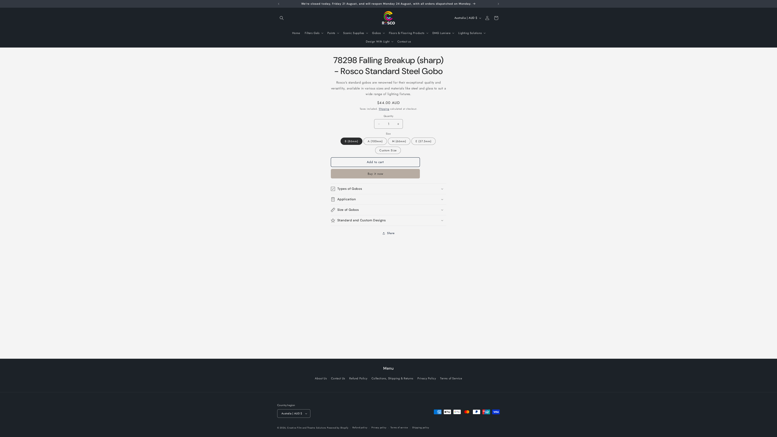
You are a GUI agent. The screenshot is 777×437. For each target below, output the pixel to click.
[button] (281, 18)
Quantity (388, 116)
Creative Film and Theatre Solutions (306, 427)
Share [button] (391, 233)
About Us (321, 378)
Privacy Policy (426, 378)
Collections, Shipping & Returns (392, 378)
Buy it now (375, 174)
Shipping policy (420, 427)
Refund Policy (358, 378)
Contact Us (338, 378)
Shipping (384, 109)
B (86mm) (351, 141)
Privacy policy (379, 427)
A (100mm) (375, 141)
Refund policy (359, 427)
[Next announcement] (498, 4)
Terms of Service (451, 378)
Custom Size (388, 150)
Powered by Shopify (337, 427)
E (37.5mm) (423, 141)
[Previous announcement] (278, 4)
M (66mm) (399, 141)
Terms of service (399, 427)
